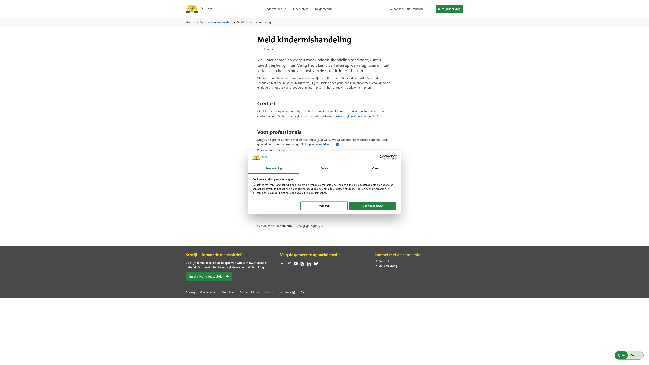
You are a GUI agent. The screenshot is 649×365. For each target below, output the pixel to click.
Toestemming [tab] (274, 168)
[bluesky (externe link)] (316, 265)
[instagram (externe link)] (302, 265)
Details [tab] (324, 168)
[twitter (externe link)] (289, 265)
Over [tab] (375, 168)
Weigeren (324, 205)
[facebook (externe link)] (282, 265)
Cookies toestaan (373, 205)
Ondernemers (301, 9)
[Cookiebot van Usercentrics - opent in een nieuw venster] (382, 157)
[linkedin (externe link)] (309, 265)
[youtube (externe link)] (296, 265)
